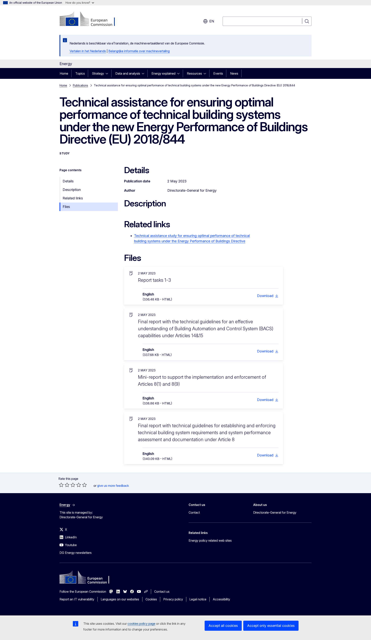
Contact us (161, 591)
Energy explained (163, 73)
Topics (80, 73)
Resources (194, 73)
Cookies (151, 599)
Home (64, 73)
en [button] (211, 21)
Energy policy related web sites (210, 540)
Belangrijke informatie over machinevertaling (139, 51)
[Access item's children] (108, 73)
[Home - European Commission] (91, 19)
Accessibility (221, 599)
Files (66, 207)
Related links (73, 198)
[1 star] (61, 484)
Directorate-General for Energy (274, 512)
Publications (80, 85)
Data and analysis (127, 73)
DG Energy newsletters (76, 553)
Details (68, 181)
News (234, 73)
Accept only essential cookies (271, 626)
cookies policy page (141, 624)
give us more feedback (113, 486)
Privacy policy (173, 599)
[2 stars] (64, 484)
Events (218, 73)
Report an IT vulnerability (77, 599)
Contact (194, 512)
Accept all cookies (223, 626)
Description (72, 190)
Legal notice (197, 599)
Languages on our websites (120, 599)
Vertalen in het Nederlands (88, 51)
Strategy (98, 73)
